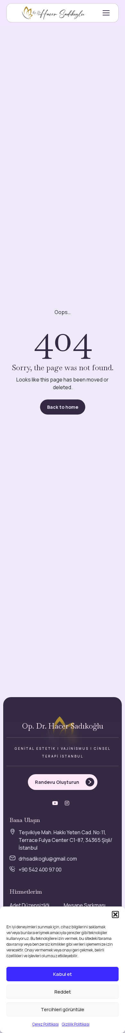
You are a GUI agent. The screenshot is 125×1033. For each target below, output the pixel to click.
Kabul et (62, 974)
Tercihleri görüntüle (62, 1009)
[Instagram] (67, 803)
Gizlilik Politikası (75, 1024)
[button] (115, 914)
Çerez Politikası (45, 1024)
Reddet (62, 991)
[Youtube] (55, 803)
